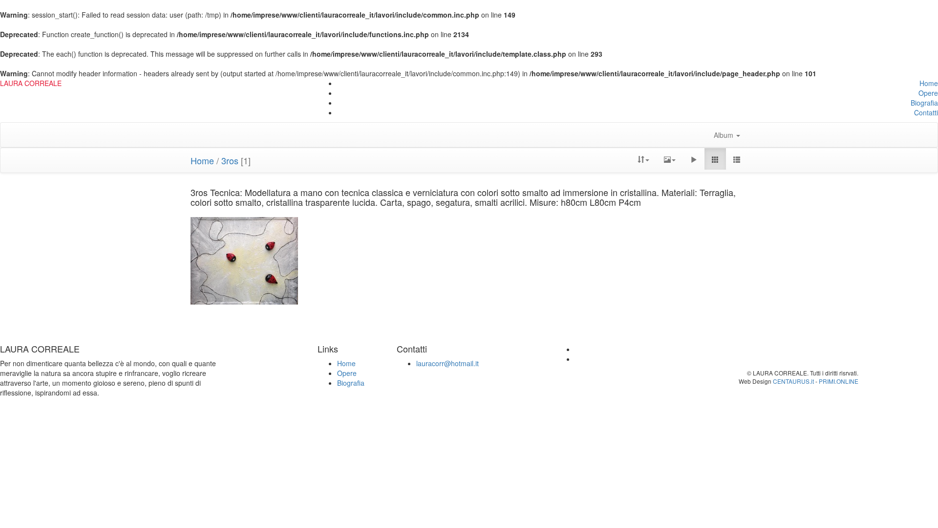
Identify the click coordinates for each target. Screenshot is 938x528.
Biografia (924, 103)
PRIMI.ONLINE (838, 381)
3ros (229, 160)
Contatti (926, 112)
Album (724, 135)
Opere (928, 93)
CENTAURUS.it (793, 381)
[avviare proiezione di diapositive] (693, 159)
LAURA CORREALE (31, 83)
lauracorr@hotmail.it (447, 363)
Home (928, 83)
